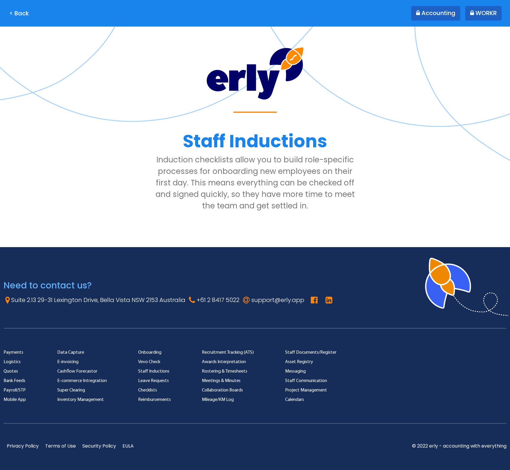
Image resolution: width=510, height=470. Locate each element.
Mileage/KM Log (218, 399)
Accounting (437, 13)
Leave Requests (153, 380)
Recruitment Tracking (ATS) (228, 352)
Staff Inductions (153, 371)
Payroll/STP (15, 390)
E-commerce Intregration (82, 380)
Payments (13, 352)
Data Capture (70, 352)
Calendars (294, 399)
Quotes (11, 371)
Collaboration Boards (222, 390)
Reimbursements (154, 399)
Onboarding (149, 352)
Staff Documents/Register (310, 352)
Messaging (295, 371)
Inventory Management (80, 399)
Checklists (147, 390)
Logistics (12, 361)
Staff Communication (306, 380)
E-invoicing (68, 361)
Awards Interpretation (224, 361)
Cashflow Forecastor (77, 371)
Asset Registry (299, 361)
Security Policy (99, 446)
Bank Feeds (14, 380)
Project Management (306, 390)
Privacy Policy (23, 446)
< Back (19, 13)
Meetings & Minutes (221, 380)
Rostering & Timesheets (224, 371)
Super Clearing (71, 390)
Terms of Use (60, 446)
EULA (128, 446)
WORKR (485, 13)
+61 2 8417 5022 (217, 300)
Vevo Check (149, 361)
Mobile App (15, 399)
